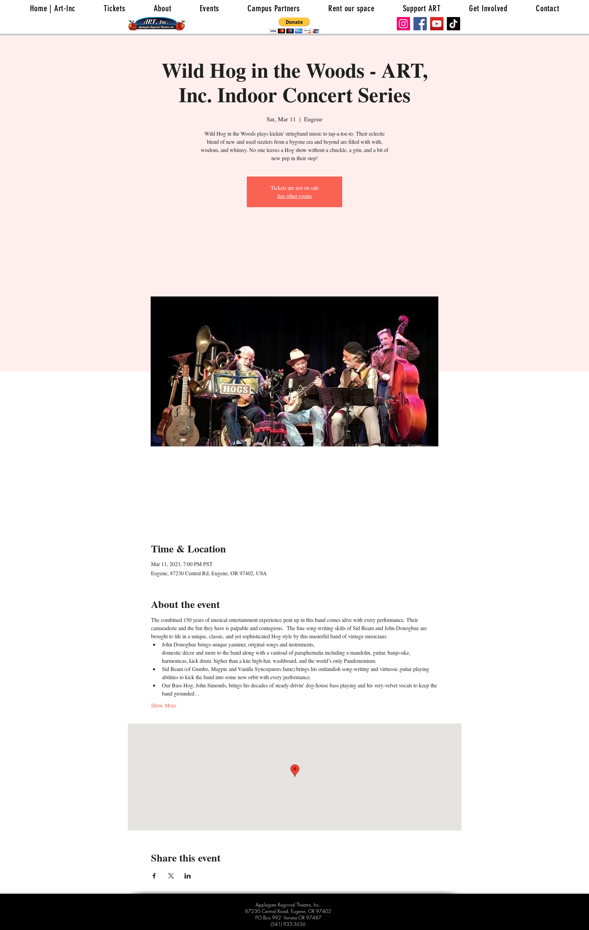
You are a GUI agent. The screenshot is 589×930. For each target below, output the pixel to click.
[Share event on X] (171, 876)
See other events (294, 195)
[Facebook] (420, 23)
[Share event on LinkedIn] (187, 876)
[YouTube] (436, 23)
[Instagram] (403, 23)
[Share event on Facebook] (154, 876)
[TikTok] (453, 23)
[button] (294, 25)
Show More (163, 705)
